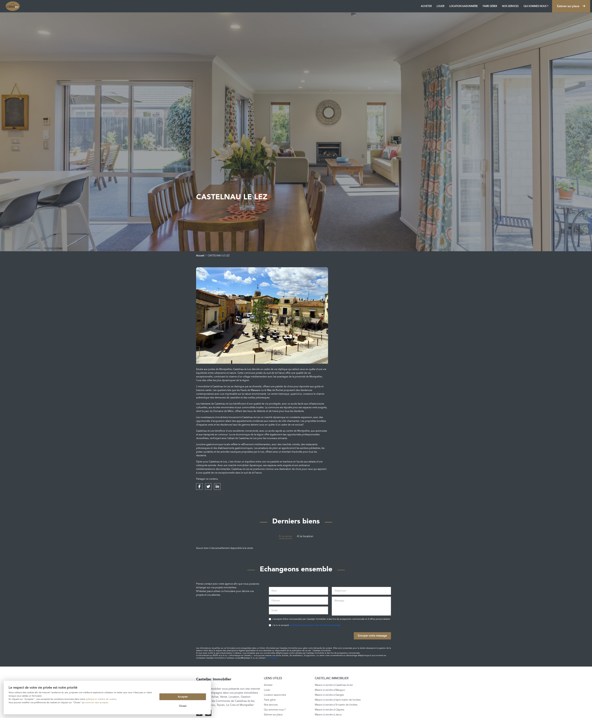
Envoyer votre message (372, 635)
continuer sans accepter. (97, 702)
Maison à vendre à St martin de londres (336, 704)
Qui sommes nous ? (536, 6)
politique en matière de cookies (101, 699)
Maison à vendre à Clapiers (329, 709)
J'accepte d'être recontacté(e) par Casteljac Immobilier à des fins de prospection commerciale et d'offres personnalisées (331, 619)
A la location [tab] (305, 536)
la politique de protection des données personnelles (315, 625)
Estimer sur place (568, 6)
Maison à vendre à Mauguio (330, 690)
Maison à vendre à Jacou (328, 714)
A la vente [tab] (285, 536)
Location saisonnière (463, 6)
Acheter (426, 6)
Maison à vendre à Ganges (329, 694)
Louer (440, 6)
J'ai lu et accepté (306, 625)
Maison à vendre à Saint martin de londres (338, 699)
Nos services (510, 6)
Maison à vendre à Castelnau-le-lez (334, 685)
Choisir (183, 706)
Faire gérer (490, 6)
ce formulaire (272, 658)
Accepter (183, 696)
